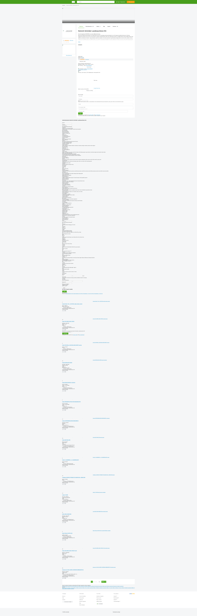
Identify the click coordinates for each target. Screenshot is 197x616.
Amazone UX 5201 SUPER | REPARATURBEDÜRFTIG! (73, 569)
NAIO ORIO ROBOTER (66, 514)
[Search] (78, 2)
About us (63, 596)
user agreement (97, 114)
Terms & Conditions (82, 596)
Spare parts (105, 586)
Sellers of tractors (65, 587)
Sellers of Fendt (70, 587)
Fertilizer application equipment (89, 586)
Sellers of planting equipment (127, 587)
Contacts (63, 599)
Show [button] (85, 65)
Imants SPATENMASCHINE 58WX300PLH (70, 420)
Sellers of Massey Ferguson (117, 587)
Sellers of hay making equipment (87, 587)
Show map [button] (95, 80)
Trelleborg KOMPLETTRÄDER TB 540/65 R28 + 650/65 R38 (73, 477)
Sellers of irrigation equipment (69, 588)
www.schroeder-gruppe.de (82, 69)
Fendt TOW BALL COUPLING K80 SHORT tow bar (72, 345)
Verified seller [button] (80, 56)
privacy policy (91, 114)
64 (99, 581)
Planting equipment (110, 586)
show (64, 287)
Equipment (115, 586)
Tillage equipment (68, 586)
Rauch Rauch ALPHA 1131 (67, 533)
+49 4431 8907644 (89, 68)
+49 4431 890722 (89, 65)
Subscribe (65, 333)
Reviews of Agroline (82, 601)
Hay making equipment (80, 586)
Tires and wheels (74, 586)
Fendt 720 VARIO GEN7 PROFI (68, 321)
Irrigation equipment (120, 586)
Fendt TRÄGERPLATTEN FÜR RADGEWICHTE (71, 401)
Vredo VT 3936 (65, 494)
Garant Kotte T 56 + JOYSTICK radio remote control (72, 303)
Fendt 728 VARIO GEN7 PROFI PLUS (69, 550)
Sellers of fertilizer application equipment (100, 587)
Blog (80, 603)
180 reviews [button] (71, 40)
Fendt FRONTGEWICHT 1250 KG (68, 382)
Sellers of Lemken (110, 587)
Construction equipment (99, 586)
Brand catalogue (82, 604)
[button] (82, 61)
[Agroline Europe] (66, 2)
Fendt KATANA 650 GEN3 (67, 362)
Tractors (63, 586)
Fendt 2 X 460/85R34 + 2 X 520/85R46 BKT (70, 459)
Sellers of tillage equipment (77, 587)
